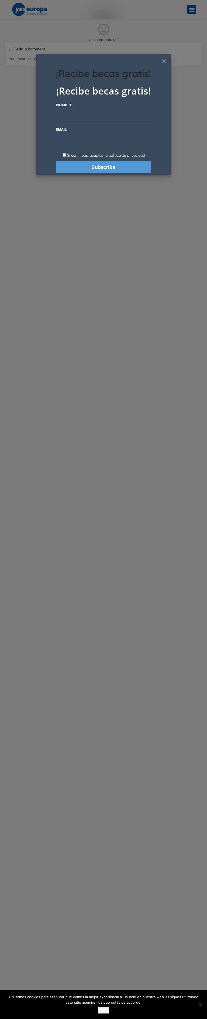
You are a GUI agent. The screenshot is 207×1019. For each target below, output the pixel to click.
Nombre (64, 104)
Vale (103, 1010)
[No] (200, 1004)
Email (61, 129)
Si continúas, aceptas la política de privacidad (106, 155)
